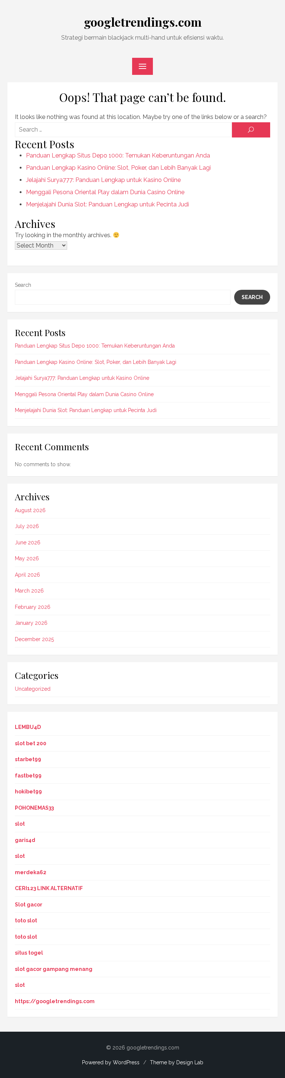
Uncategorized (32, 689)
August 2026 (30, 510)
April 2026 (27, 575)
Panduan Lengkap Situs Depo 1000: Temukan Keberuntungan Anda (118, 155)
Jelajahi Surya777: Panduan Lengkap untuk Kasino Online (103, 179)
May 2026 (27, 558)
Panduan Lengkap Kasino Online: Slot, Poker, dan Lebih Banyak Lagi (118, 167)
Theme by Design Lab (176, 1062)
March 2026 (29, 591)
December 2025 (34, 639)
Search (23, 285)
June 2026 (27, 542)
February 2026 (32, 607)
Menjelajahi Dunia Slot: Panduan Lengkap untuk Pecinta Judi (107, 204)
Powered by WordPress (111, 1062)
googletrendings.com (143, 22)
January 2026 (31, 623)
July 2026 (27, 526)
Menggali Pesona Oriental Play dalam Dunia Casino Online (105, 192)
